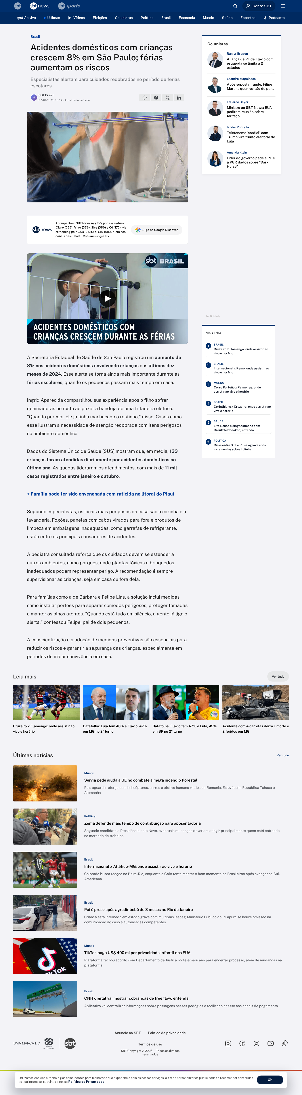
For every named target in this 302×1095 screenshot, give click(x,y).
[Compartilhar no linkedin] (179, 97)
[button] (46, 716)
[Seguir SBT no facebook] (242, 1043)
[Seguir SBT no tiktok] (284, 1043)
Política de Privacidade (86, 1081)
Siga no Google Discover (160, 230)
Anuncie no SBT (128, 1033)
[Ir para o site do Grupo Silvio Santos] (36, 1043)
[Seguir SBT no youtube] (270, 1043)
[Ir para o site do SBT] (70, 1043)
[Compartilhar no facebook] (156, 97)
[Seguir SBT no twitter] (256, 1043)
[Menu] (283, 6)
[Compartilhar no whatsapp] (144, 97)
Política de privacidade (167, 1033)
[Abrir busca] (235, 6)
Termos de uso (150, 1044)
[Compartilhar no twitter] (167, 97)
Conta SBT (262, 6)
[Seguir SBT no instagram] (228, 1043)
